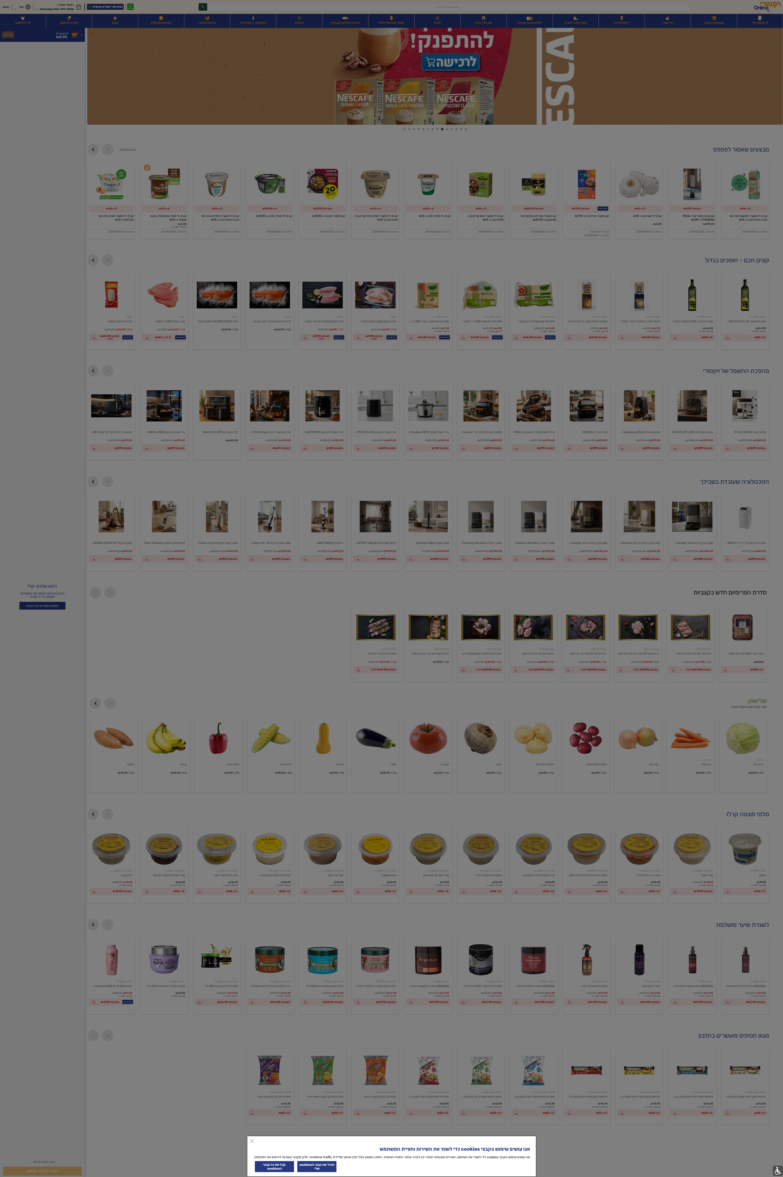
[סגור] (252, 1141)
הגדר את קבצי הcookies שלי (316, 1166)
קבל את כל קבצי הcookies (274, 1166)
